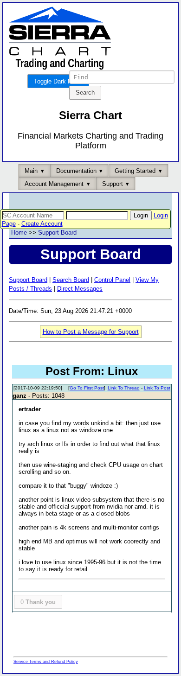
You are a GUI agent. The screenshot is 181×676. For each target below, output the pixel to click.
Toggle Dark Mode (58, 81)
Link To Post (157, 387)
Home (19, 232)
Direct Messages (80, 288)
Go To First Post (87, 387)
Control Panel (112, 279)
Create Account (42, 223)
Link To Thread (124, 387)
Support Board (57, 232)
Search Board (70, 279)
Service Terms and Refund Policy (45, 661)
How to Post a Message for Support (91, 331)
